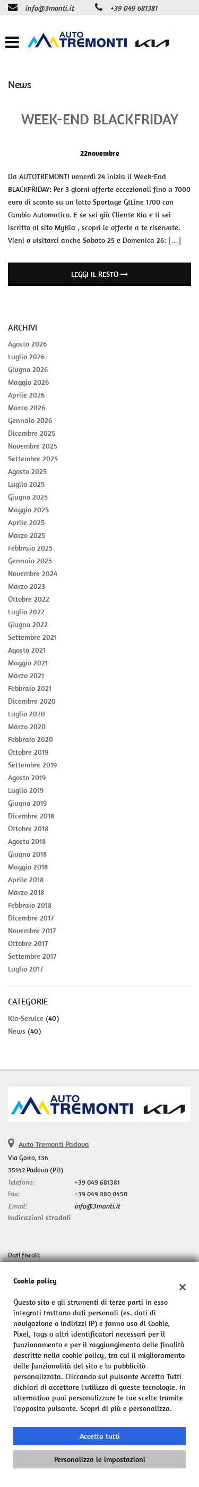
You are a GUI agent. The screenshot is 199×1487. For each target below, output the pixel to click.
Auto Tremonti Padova (54, 1144)
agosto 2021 (27, 650)
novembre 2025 (32, 446)
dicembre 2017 (31, 918)
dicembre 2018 (31, 816)
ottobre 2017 (28, 943)
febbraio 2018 (29, 905)
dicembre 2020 (32, 701)
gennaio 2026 (30, 420)
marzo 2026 (26, 407)
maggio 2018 (28, 867)
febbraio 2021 (29, 688)
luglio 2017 (25, 969)
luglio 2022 (26, 611)
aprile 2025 (26, 522)
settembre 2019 (32, 765)
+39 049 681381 (133, 8)
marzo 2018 (26, 892)
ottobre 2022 (28, 599)
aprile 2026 (26, 395)
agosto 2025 (27, 471)
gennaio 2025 (30, 560)
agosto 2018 (27, 841)
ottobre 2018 (28, 828)
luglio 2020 (26, 714)
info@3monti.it (49, 8)
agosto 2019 (27, 777)
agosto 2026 (27, 344)
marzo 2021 (26, 675)
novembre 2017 (32, 930)
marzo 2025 (26, 535)
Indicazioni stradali (39, 1217)
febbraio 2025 (30, 548)
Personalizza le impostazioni (99, 1459)
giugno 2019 (27, 803)
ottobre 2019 (28, 752)
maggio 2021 (28, 663)
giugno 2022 (28, 624)
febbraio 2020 (30, 739)
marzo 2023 (26, 586)
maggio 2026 (28, 382)
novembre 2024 (32, 573)
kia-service (26, 1018)
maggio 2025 (28, 509)
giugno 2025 (28, 497)
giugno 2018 (27, 854)
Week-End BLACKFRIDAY (99, 118)
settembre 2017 (32, 956)
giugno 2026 (28, 369)
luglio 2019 (26, 790)
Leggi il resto (95, 274)
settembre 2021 (32, 637)
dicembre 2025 (31, 433)
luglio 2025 (26, 484)
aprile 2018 (26, 879)
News (16, 1031)
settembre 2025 (33, 458)
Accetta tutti (100, 1436)
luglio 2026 (26, 356)
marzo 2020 (27, 726)
